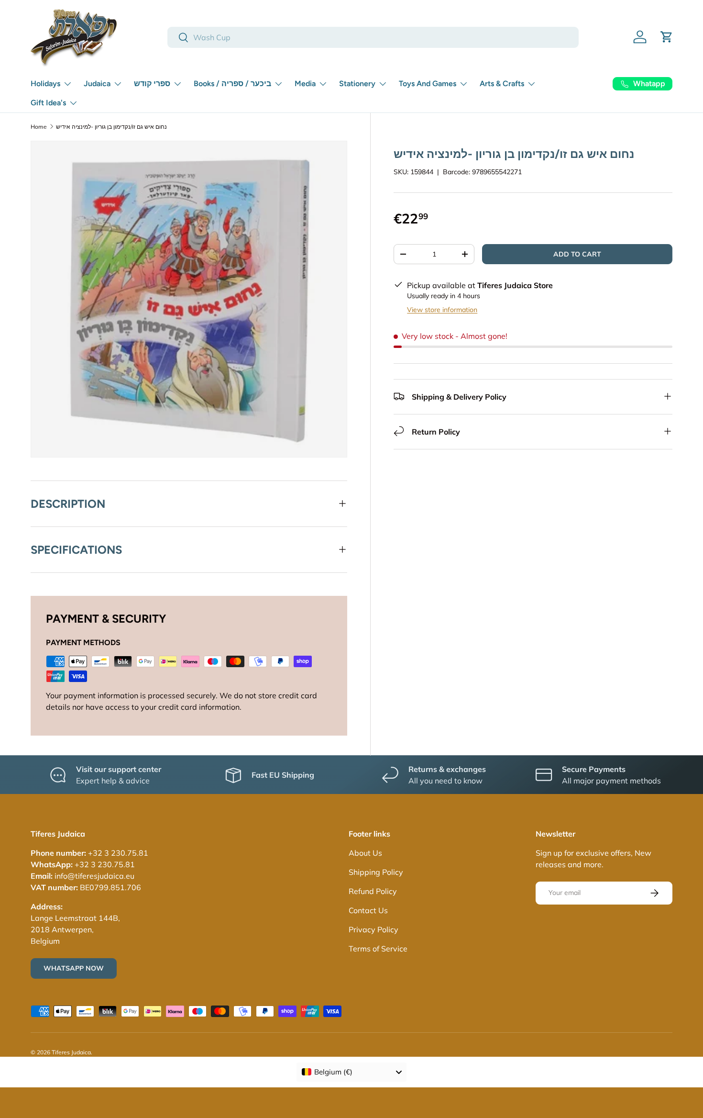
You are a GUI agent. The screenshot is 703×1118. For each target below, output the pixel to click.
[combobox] (373, 37)
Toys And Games (427, 83)
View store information (442, 309)
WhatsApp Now (74, 968)
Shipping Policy (376, 872)
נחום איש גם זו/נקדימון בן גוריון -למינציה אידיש (111, 126)
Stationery (357, 83)
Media (305, 83)
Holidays (45, 83)
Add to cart (577, 253)
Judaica (97, 83)
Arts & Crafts (502, 83)
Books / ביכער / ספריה (232, 83)
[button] (666, 36)
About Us (365, 853)
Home (39, 126)
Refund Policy (373, 891)
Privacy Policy (373, 929)
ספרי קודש (152, 83)
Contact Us (368, 910)
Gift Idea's (48, 102)
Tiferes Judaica (71, 1052)
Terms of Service (378, 948)
